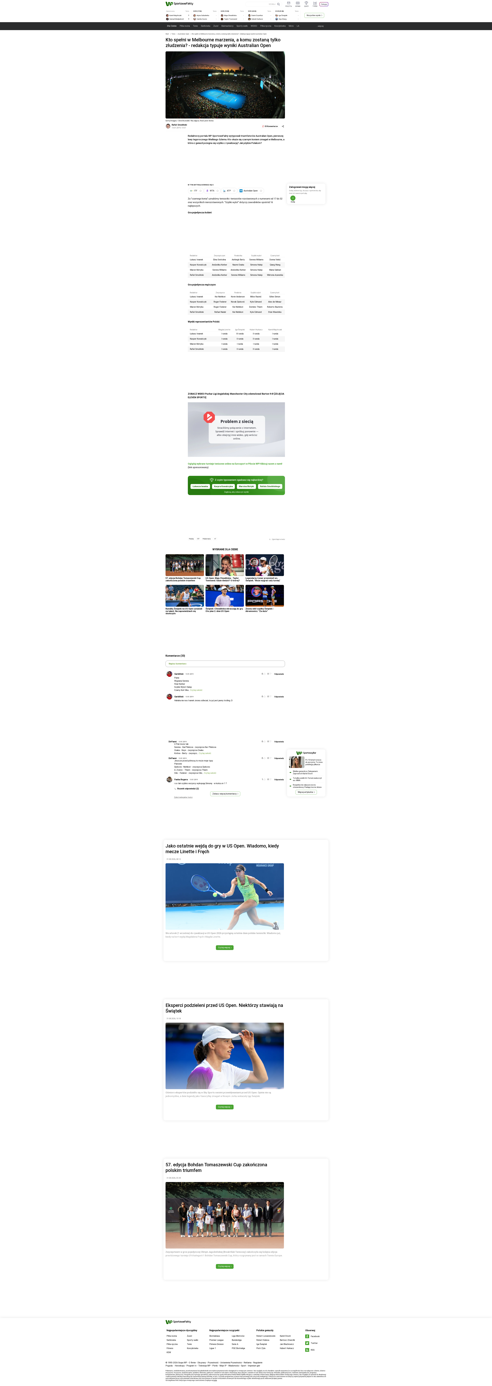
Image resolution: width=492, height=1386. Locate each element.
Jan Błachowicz (287, 1344)
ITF (198, 539)
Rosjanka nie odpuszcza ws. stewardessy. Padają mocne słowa (307, 786)
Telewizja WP (204, 1365)
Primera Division (216, 1344)
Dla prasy (202, 1362)
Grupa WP (182, 1362)
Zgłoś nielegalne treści (183, 797)
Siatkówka (205, 26)
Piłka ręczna (265, 26)
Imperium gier (254, 1365)
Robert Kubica (262, 1340)
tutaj (215, 1380)
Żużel (215, 26)
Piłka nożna (185, 26)
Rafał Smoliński (179, 125)
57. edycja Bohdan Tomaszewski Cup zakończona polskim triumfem (183, 579)
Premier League (216, 1340)
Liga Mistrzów (238, 1336)
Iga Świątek (261, 1344)
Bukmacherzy (227, 26)
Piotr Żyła (260, 1348)
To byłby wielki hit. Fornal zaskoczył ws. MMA (307, 779)
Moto (291, 26)
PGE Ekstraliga (238, 1348)
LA (298, 26)
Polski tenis (207, 539)
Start (167, 34)
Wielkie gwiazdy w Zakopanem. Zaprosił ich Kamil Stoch (305, 772)
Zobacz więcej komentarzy (224, 794)
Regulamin (257, 1362)
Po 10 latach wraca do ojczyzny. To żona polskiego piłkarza (313, 762)
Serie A (235, 1344)
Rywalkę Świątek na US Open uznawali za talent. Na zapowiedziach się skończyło (184, 611)
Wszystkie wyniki (314, 15)
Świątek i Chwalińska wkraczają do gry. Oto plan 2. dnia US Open (224, 610)
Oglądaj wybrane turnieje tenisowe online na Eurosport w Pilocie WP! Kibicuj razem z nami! (235, 463)
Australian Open (184, 34)
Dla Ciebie (172, 26)
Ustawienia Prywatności (231, 1362)
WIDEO (254, 26)
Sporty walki (242, 26)
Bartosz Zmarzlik (287, 1340)
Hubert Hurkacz (287, 1348)
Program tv (191, 1365)
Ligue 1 (212, 1348)
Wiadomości (233, 1365)
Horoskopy (180, 1365)
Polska (191, 539)
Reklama (247, 1362)
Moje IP (223, 1365)
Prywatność (213, 1362)
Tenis (195, 26)
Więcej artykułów (305, 792)
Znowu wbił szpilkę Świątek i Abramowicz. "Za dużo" (259, 610)
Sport (243, 1365)
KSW (169, 1352)
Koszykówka (280, 26)
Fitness (170, 1348)
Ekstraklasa (214, 1336)
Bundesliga (237, 1340)
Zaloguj (324, 4)
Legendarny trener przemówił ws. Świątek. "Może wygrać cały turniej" (262, 579)
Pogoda (169, 1365)
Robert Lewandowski (265, 1336)
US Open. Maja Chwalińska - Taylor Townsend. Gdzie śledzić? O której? (223, 579)
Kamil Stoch (285, 1336)
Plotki (215, 1365)
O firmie (192, 1362)
